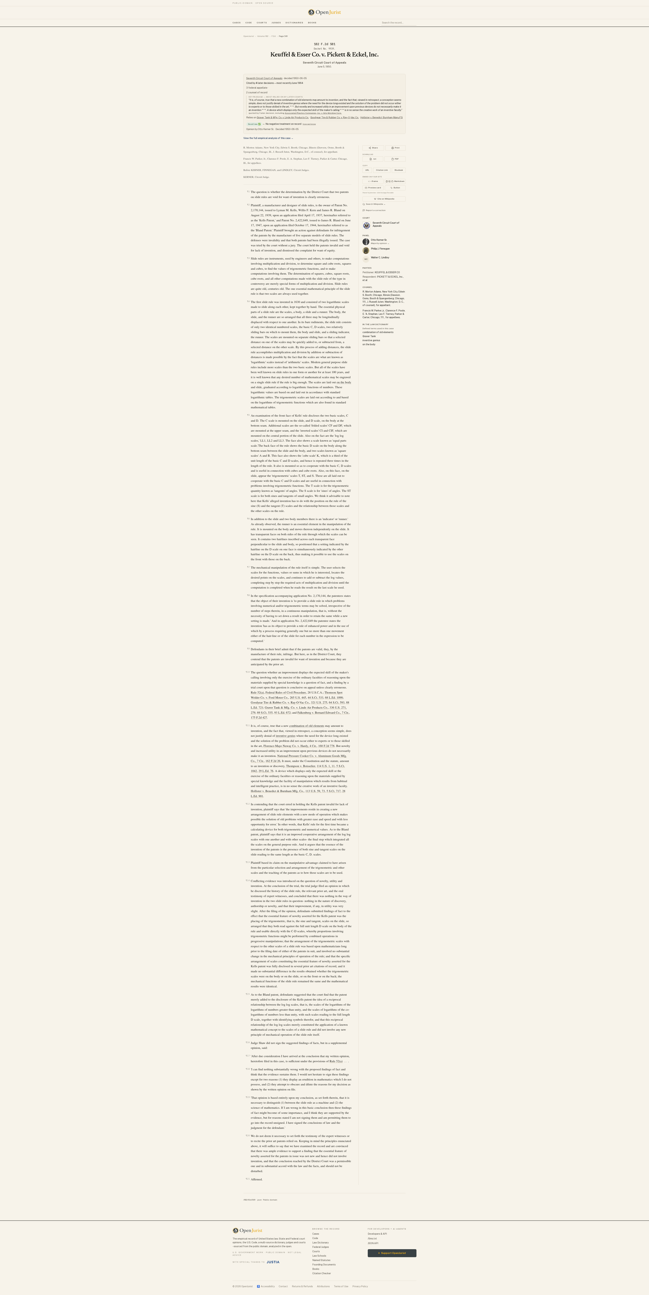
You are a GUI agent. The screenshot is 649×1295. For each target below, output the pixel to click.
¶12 (248, 804)
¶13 (248, 862)
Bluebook (399, 170)
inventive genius (285, 736)
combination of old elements (306, 726)
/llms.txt (372, 1238)
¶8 (248, 595)
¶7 (248, 567)
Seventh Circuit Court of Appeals (324, 62)
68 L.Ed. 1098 (334, 697)
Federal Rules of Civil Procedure (286, 692)
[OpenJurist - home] (324, 12)
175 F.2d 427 (259, 717)
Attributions (323, 1286)
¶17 (248, 1055)
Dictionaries (294, 22)
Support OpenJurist (392, 1253)
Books (312, 22)
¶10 (248, 672)
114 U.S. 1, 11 (326, 766)
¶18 (248, 1069)
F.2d (274, 36)
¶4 (248, 301)
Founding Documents (324, 1264)
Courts (262, 22)
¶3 (248, 258)
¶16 (248, 1042)
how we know (309, 124)
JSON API (373, 1243)
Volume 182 (262, 36)
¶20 (248, 1135)
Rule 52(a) (257, 692)
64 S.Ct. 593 (336, 702)
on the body (344, 382)
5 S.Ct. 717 (334, 791)
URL (367, 170)
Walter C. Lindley (380, 257)
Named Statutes (321, 1260)
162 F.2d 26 (273, 761)
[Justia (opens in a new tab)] (273, 1262)
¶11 (248, 725)
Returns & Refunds (302, 1286)
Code (248, 22)
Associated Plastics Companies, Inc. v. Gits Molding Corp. (313, 113)
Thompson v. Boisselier (300, 766)
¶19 (248, 1097)
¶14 (248, 880)
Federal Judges (320, 1247)
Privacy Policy (360, 1286)
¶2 (248, 204)
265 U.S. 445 (298, 697)
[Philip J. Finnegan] (366, 250)
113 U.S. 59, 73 (315, 791)
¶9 (248, 648)
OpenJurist (248, 36)
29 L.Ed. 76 (266, 771)
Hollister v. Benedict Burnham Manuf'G (381, 117)
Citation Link (382, 170)
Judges (276, 22)
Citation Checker (321, 1273)
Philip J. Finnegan (380, 248)
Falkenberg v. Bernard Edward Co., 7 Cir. (323, 712)
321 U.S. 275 (319, 702)
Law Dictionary (320, 1242)
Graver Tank (369, 336)
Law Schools (319, 1255)
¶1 (248, 191)
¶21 (248, 1179)
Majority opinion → (380, 243)
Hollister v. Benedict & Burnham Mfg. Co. (277, 791)
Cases (237, 22)
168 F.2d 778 (326, 746)
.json (259, 1200)
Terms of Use (341, 1286)
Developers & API (377, 1233)
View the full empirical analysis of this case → (268, 138)
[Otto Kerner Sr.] (366, 241)
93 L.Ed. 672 (282, 712)
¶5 (248, 415)
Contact (283, 1286)
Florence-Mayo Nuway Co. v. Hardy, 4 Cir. (290, 746)
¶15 (248, 994)
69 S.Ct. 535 (265, 712)
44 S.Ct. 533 (315, 697)
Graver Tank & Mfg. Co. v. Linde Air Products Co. (283, 117)
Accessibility (266, 1286)
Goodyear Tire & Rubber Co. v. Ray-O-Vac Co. (334, 117)
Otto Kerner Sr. (379, 240)
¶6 (248, 518)
